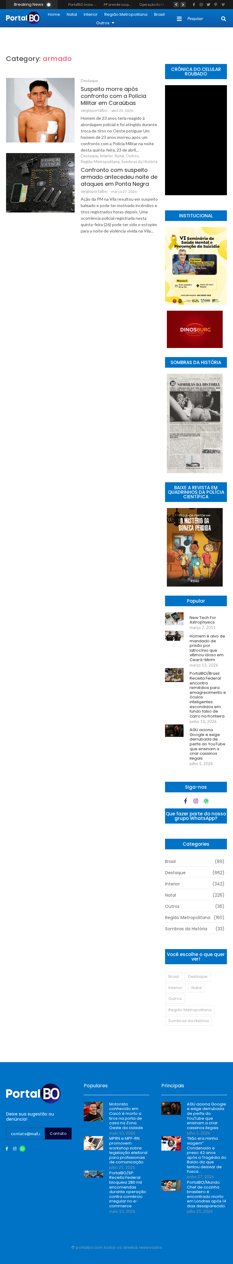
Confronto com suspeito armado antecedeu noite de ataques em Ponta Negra (119, 176)
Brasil (159, 14)
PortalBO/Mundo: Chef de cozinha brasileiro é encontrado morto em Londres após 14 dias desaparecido (206, 1194)
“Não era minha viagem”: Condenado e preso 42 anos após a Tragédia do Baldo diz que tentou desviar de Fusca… (206, 1155)
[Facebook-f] (185, 801)
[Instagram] (195, 801)
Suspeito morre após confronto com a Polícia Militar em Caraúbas (113, 95)
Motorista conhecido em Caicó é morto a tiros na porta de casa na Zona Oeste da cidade (126, 1116)
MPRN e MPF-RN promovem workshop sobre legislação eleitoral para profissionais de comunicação (128, 1150)
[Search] (223, 18)
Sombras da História (139, 161)
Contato (58, 1133)
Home (54, 14)
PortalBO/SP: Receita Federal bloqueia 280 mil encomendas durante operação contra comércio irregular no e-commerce (127, 1190)
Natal (72, 14)
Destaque (89, 80)
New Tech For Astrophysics (203, 620)
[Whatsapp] (206, 801)
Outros (103, 23)
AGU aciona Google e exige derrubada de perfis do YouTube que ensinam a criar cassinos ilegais (207, 744)
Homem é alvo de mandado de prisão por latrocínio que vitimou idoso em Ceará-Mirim (207, 648)
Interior (91, 14)
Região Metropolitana (125, 14)
